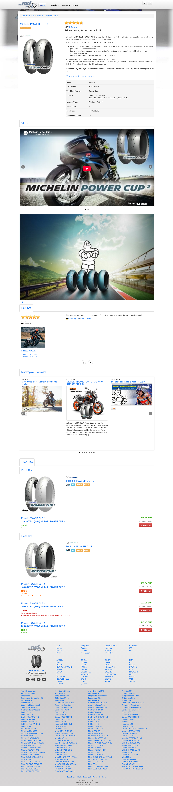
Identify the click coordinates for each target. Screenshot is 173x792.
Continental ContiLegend (30, 705)
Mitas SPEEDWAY (61, 759)
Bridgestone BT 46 (62, 698)
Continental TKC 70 (62, 710)
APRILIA (59, 660)
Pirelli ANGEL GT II (129, 764)
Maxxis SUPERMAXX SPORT (32, 733)
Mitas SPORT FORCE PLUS (98, 759)
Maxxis (59, 650)
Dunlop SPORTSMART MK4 (98, 717)
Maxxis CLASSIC (61, 728)
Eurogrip (84, 648)
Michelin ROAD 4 (61, 752)
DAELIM (59, 665)
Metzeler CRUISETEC (130, 733)
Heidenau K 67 (26, 726)
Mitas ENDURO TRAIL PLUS (32, 757)
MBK (58, 674)
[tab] (25, 123)
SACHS (83, 679)
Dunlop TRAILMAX (28, 719)
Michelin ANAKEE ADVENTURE (100, 743)
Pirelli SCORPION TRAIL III (65, 771)
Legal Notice (71, 777)
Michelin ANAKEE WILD (63, 745)
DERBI (83, 665)
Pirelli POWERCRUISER (30, 769)
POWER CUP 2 (52, 16)
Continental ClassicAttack (97, 703)
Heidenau (108, 648)
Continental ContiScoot (96, 705)
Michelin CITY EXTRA (96, 745)
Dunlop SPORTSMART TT (132, 717)
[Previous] (22, 302)
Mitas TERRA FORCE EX (30, 761)
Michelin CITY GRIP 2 (130, 745)
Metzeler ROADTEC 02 (63, 740)
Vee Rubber (85, 653)
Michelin (40, 16)
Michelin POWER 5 (95, 747)
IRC (130, 648)
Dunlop (59, 648)
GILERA (132, 665)
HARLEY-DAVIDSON (64, 667)
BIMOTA (108, 660)
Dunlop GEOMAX (94, 712)
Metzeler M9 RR (128, 736)
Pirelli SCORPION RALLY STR (133, 769)
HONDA (83, 667)
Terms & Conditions (99, 777)
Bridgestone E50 (94, 698)
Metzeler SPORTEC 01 (130, 740)
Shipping (79, 777)
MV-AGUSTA (61, 676)
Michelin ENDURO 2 (62, 747)
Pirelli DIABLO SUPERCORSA (133, 766)
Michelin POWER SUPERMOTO (33, 752)
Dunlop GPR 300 (128, 712)
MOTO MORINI (110, 674)
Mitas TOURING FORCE (131, 761)
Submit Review (85, 318)
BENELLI (84, 660)
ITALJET (84, 669)
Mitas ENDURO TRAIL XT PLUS (100, 757)
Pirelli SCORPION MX (63, 769)
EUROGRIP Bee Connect (97, 719)
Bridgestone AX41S (62, 695)
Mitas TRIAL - (93, 764)
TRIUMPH (60, 681)
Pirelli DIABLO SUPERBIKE (98, 766)
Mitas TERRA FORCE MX (64, 761)
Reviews (73, 27)
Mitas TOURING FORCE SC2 (66, 764)
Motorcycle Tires (28, 16)
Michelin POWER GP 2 (63, 750)
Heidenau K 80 (60, 726)
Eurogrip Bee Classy (62, 719)
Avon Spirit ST (127, 691)
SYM (131, 679)
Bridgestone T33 (27, 703)
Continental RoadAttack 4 (97, 707)
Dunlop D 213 (26, 712)
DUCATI (108, 665)
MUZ (131, 674)
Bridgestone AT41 (128, 693)
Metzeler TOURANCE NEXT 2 (66, 743)
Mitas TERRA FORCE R (97, 761)
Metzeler (84, 650)
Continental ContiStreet (130, 705)
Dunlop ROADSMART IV (131, 714)
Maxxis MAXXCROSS (29, 731)
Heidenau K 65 (93, 724)
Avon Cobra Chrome (62, 691)
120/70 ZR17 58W (30, 354)
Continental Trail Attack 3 (131, 710)
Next (150, 167)
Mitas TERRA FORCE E (131, 759)
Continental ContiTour (29, 707)
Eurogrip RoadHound (29, 721)
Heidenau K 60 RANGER (30, 724)
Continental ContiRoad (63, 705)
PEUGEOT (109, 676)
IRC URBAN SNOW (28, 728)
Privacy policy (87, 777)
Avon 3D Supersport (28, 691)
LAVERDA (108, 672)
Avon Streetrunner (28, 693)
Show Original (73, 318)
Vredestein (109, 653)
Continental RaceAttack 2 (64, 707)
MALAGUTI (133, 672)
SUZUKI (108, 679)
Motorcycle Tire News (70, 5)
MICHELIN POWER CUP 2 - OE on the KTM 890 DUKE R (84, 382)
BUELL (59, 662)
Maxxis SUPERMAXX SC (131, 731)
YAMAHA (59, 683)
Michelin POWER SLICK (131, 750)
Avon (58, 646)
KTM (131, 669)
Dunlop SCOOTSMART (63, 717)
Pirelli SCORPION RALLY (97, 769)
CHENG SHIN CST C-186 (64, 703)
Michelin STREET (61, 754)
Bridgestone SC (94, 700)
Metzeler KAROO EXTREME (65, 736)
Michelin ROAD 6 (128, 752)
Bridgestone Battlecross (130, 695)
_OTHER (84, 683)
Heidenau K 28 (60, 721)
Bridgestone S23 (61, 700)
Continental (133, 646)
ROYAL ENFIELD (62, 679)
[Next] (27, 302)
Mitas (131, 650)
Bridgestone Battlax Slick (97, 695)
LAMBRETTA (86, 672)
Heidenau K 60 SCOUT (63, 724)
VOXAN (132, 681)
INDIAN (59, 669)
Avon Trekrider (60, 693)
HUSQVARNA (110, 667)
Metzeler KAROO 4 (28, 736)
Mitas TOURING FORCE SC (31, 764)
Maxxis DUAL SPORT (96, 728)
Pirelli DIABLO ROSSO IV (64, 766)
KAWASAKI (109, 669)
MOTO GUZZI (86, 674)
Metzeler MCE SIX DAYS (30, 738)
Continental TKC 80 (95, 710)
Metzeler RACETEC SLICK (132, 738)
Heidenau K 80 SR (95, 726)
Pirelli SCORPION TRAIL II (31, 771)
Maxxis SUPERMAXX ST (64, 733)
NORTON (84, 676)
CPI (130, 662)
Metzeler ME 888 (61, 738)
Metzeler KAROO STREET (98, 736)
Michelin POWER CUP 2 (43, 520)
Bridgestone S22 (27, 700)
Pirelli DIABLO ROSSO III (30, 766)
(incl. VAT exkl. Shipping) (145, 521)
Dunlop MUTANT (27, 714)
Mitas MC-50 (26, 759)
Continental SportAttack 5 (30, 710)
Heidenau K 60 (127, 721)
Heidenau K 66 (127, 724)
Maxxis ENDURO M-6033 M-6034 (134, 728)
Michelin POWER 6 (129, 747)
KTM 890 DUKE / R (28, 351)
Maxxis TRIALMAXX (95, 733)
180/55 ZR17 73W (30, 356)
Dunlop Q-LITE (60, 714)
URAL (83, 681)
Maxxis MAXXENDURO (63, 731)
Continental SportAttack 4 (131, 707)
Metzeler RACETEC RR (97, 738)
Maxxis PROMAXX (95, 731)
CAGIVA (84, 662)
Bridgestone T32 (128, 700)
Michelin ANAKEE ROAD (131, 743)
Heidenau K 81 (127, 726)
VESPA (107, 681)
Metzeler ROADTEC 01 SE (31, 740)
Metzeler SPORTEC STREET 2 (32, 743)
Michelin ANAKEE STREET (31, 745)
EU (43, 5)
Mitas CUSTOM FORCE (131, 754)
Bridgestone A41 (94, 693)
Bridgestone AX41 (28, 695)
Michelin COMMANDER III (31, 747)
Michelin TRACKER (95, 754)
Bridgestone (85, 646)
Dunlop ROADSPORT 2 (30, 717)
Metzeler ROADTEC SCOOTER (100, 740)
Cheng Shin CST (111, 646)
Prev (23, 167)
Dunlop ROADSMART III (97, 714)
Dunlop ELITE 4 (60, 712)
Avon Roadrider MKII (96, 691)
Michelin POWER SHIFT (97, 750)
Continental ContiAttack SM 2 (133, 703)
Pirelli (58, 653)
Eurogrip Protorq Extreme (131, 719)
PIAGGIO (132, 676)
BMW (131, 660)
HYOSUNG (133, 667)
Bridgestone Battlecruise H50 (32, 698)
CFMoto (108, 662)
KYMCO (59, 672)
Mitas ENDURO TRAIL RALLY (66, 757)
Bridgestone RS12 (128, 698)
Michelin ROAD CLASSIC (30, 754)
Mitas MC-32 (126, 757)
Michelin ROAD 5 (94, 752)
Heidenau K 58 (93, 721)
